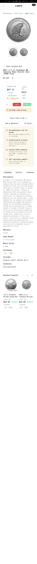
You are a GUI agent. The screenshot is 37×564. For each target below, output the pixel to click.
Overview (8, 172)
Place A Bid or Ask (17, 118)
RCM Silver (19, 13)
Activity (19, 172)
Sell (17, 104)
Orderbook (30, 172)
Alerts (29, 123)
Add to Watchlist (11, 123)
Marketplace (7, 13)
